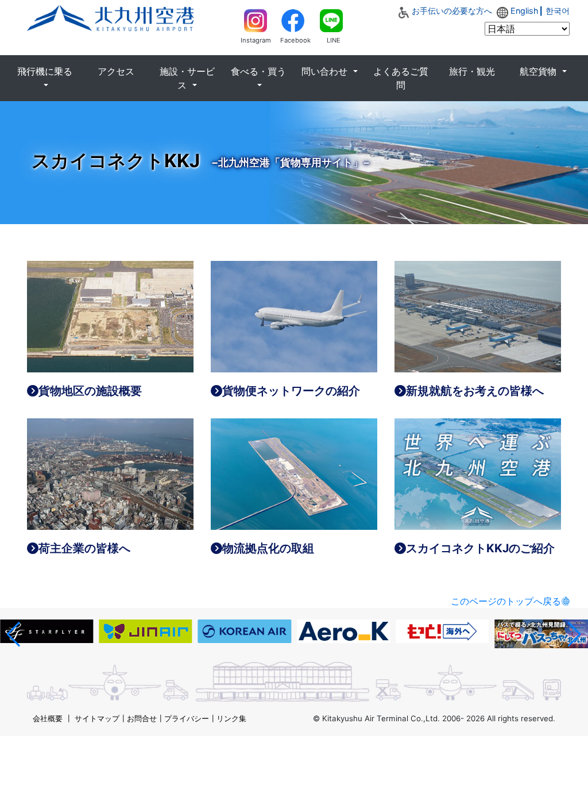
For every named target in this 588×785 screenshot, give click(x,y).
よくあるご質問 (400, 78)
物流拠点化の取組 (268, 548)
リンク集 (231, 718)
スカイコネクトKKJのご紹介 (480, 548)
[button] (13, 634)
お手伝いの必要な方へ (452, 11)
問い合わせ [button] (325, 71)
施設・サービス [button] (187, 78)
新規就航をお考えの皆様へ (475, 391)
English (524, 11)
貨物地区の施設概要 (90, 391)
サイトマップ (97, 718)
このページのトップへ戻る (506, 601)
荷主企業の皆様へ (84, 548)
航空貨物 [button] (539, 71)
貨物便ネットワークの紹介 (291, 391)
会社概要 (48, 718)
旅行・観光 (472, 71)
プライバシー (186, 718)
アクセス (116, 71)
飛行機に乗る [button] (44, 71)
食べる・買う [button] (258, 71)
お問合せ (142, 718)
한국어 (558, 11)
